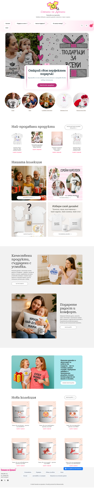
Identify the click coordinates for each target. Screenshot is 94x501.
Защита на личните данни (58, 475)
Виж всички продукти (47, 85)
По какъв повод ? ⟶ (65, 197)
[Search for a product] (81, 25)
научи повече (20, 283)
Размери (38, 472)
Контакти (27, 472)
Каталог (8, 23)
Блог (7, 27)
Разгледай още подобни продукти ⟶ (73, 127)
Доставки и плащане (39, 475)
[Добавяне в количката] (20, 412)
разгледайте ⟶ (70, 397)
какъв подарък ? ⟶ (29, 234)
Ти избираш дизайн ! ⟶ (65, 234)
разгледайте (68, 327)
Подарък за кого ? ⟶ (29, 197)
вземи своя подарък (68, 382)
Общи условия (50, 472)
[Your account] (86, 25)
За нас (25, 475)
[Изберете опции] (17, 139)
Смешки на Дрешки (53, 15)
